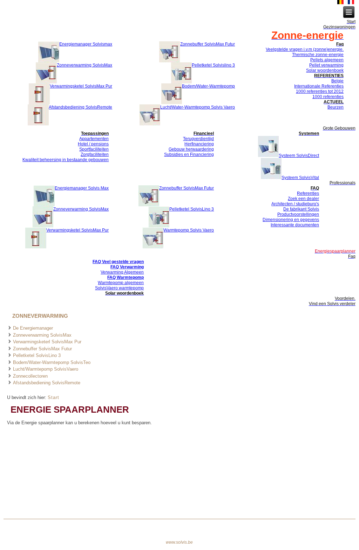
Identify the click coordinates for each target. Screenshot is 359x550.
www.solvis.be (179, 542)
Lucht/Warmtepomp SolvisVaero (45, 369)
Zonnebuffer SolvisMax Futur (42, 348)
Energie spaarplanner (70, 409)
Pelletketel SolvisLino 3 (37, 355)
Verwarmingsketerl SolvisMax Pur (47, 341)
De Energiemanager (33, 328)
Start (53, 397)
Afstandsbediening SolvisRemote (46, 382)
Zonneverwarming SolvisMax (42, 335)
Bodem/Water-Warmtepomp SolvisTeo (51, 362)
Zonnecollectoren (30, 376)
